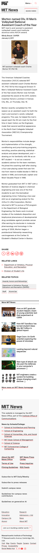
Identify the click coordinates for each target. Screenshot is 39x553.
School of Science (12, 443)
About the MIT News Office (8, 458)
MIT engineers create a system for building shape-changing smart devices (26, 377)
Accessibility (13, 546)
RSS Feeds (24, 467)
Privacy (4, 546)
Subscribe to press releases (14, 482)
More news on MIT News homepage (17, 387)
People (19, 543)
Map (7, 543)
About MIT (24, 521)
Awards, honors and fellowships (14, 281)
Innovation (6, 515)
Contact (33, 543)
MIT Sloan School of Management (18, 440)
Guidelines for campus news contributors (14, 495)
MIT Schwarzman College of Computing (16, 448)
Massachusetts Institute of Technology (17, 536)
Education (5, 512)
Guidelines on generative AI (14, 502)
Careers (26, 543)
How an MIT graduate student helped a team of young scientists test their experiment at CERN (27, 313)
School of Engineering (13, 431)
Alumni (4, 521)
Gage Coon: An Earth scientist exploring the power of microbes (26, 338)
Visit (3, 543)
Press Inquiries (26, 463)
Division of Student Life (14, 271)
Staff (4, 292)
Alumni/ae (13, 292)
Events (13, 543)
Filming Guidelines (10, 467)
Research (23, 512)
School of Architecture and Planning (19, 427)
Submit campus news (11, 488)
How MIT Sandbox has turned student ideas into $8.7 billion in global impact (27, 326)
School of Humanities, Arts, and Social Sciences (20, 435)
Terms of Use (7, 463)
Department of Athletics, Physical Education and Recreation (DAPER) (15, 286)
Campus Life (6, 518)
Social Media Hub (8, 549)
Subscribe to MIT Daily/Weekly (15, 477)
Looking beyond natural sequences (27, 350)
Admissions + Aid (26, 515)
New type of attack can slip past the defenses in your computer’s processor (27, 365)
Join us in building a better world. (16, 528)
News (22, 518)
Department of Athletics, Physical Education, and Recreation (18, 266)
